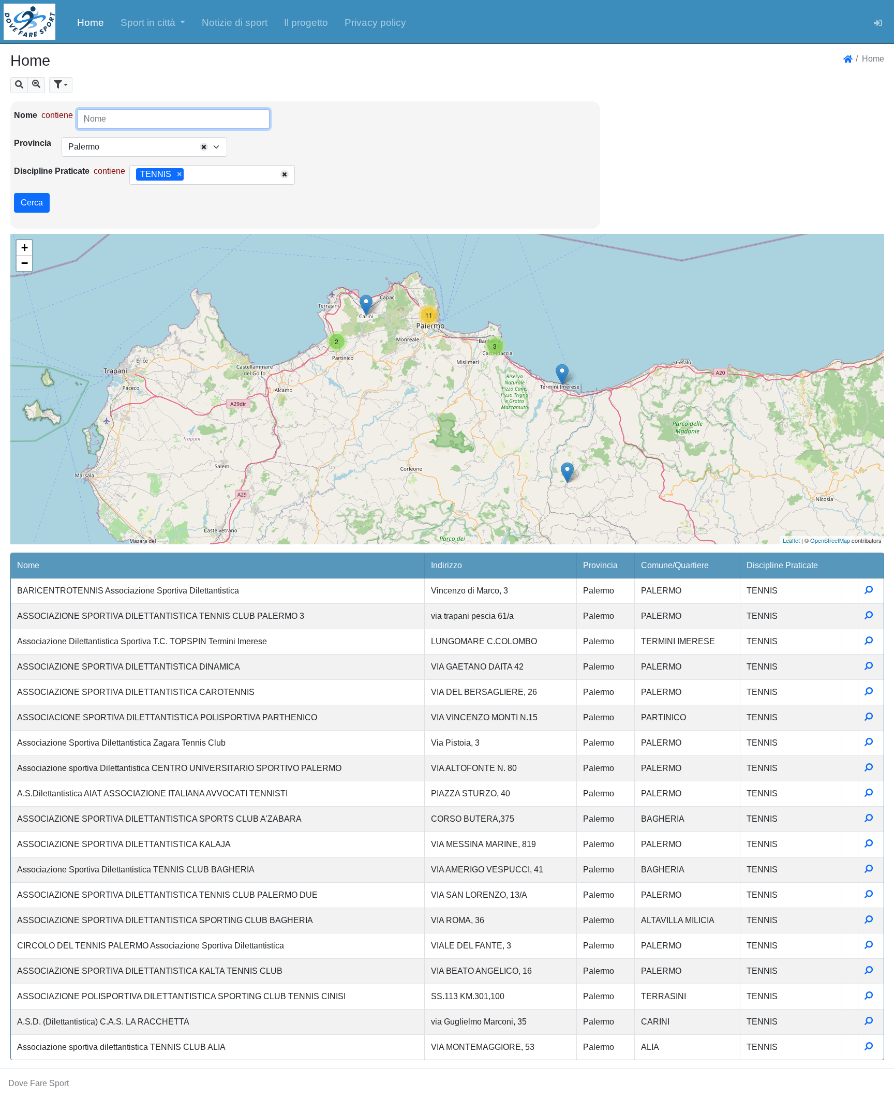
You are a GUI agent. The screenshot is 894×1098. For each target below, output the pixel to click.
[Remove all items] (204, 147)
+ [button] (24, 247)
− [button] (24, 263)
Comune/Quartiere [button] (675, 565)
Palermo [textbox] (83, 146)
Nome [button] (28, 565)
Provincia (32, 143)
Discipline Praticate (52, 171)
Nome (25, 115)
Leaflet (791, 540)
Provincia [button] (600, 565)
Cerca (32, 202)
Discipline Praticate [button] (782, 565)
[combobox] (144, 147)
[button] (153, 21)
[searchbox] (190, 175)
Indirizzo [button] (446, 565)
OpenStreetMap (830, 540)
